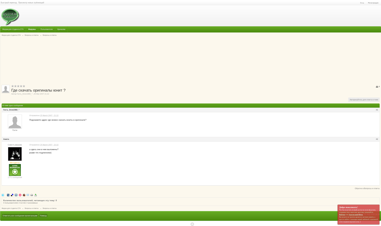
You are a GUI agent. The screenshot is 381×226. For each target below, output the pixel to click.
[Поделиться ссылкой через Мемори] (20, 195)
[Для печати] (32, 195)
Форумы (32, 29)
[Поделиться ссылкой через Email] (28, 195)
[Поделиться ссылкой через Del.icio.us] (12, 195)
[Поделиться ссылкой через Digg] (8, 195)
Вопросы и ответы (32, 208)
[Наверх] (192, 224)
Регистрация (373, 3)
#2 (377, 139)
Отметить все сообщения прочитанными (20, 216)
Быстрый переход (9, 2)
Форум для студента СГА (13, 29)
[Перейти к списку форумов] (10, 15)
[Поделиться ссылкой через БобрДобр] (24, 195)
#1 (377, 110)
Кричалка (61, 29)
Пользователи (46, 29)
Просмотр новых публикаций (31, 2)
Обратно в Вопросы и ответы (367, 188)
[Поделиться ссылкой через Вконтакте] (16, 195)
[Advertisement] (190, 60)
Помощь (43, 216)
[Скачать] (35, 195)
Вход (362, 3)
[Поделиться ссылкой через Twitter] (3, 195)
